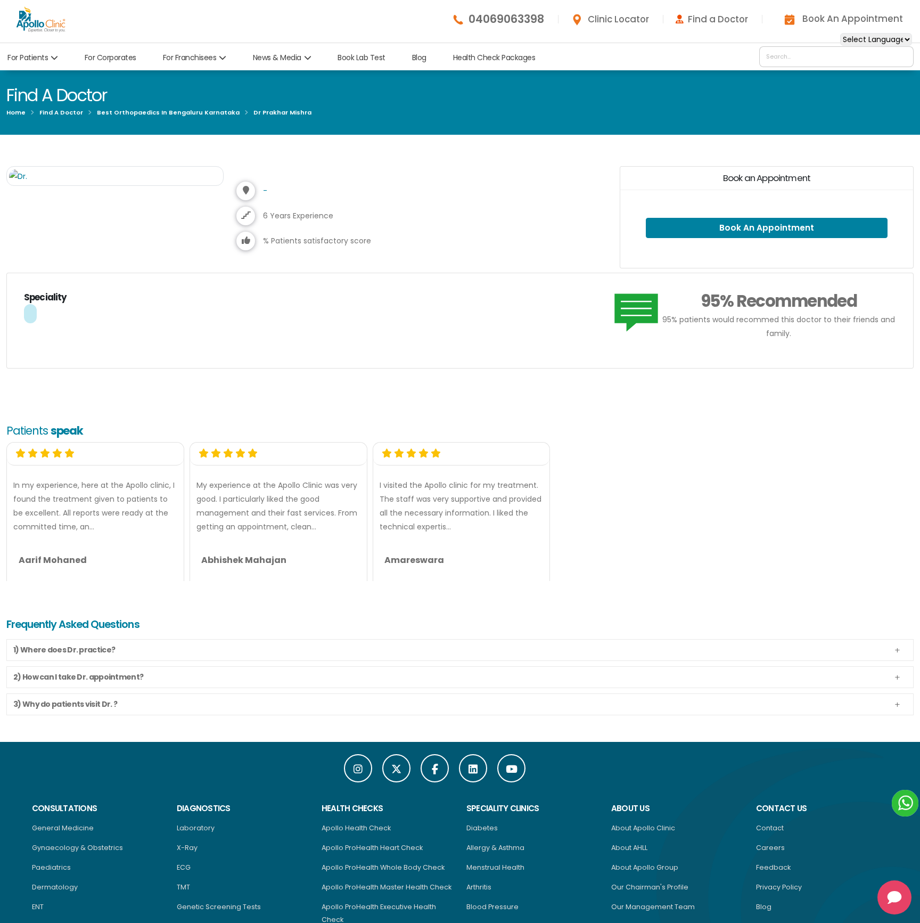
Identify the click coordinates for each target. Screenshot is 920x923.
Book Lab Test (361, 57)
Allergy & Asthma (495, 854)
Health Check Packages (494, 57)
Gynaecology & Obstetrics (77, 854)
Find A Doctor (61, 112)
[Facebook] (435, 775)
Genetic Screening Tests (219, 913)
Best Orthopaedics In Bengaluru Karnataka (168, 112)
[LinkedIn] (473, 775)
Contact (770, 834)
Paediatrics (51, 873)
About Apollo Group (644, 873)
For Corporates (110, 57)
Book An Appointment (852, 18)
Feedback (773, 873)
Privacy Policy (779, 893)
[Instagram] (358, 775)
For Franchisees (190, 57)
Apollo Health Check (356, 834)
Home (16, 112)
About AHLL (629, 854)
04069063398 (506, 19)
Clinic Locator (618, 19)
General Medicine (63, 834)
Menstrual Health (495, 873)
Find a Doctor (718, 19)
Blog (419, 57)
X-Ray (187, 854)
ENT (38, 913)
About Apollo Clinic (643, 834)
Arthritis (478, 893)
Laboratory (196, 834)
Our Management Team (653, 913)
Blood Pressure (492, 913)
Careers (770, 854)
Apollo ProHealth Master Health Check (386, 893)
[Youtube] (511, 775)
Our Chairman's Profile (649, 893)
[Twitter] (396, 775)
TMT (183, 893)
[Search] (903, 56)
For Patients (27, 57)
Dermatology (55, 893)
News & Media (277, 57)
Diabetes (482, 834)
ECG (184, 873)
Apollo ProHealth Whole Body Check (383, 873)
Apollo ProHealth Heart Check (372, 854)
